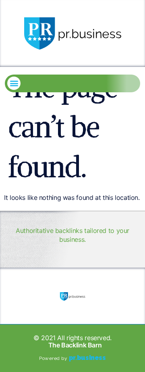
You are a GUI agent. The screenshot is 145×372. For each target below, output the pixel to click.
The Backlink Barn (75, 345)
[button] (14, 83)
